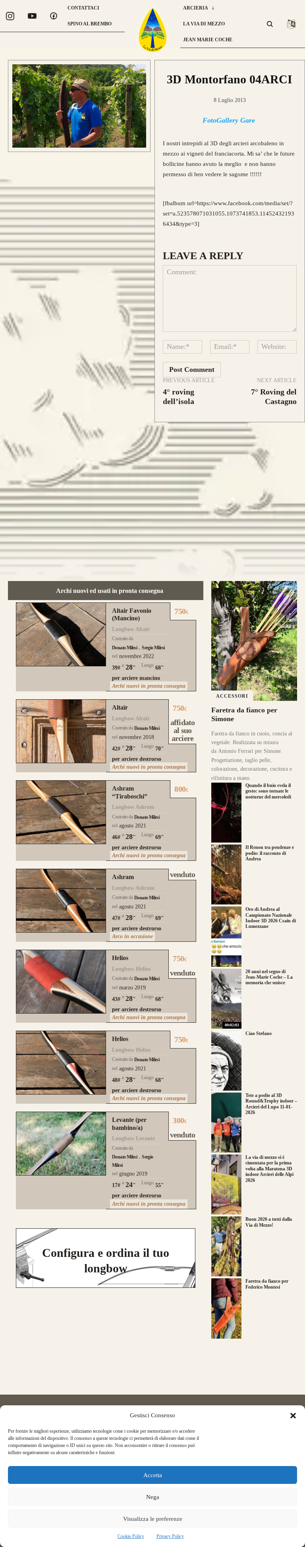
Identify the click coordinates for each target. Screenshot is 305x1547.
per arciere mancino (136, 678)
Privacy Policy (170, 1536)
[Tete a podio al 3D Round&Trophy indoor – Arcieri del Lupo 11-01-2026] (226, 1123)
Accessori (232, 696)
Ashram (123, 877)
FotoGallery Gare (229, 120)
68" (159, 668)
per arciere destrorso (136, 759)
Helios (120, 957)
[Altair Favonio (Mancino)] (61, 634)
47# (116, 918)
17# (116, 1185)
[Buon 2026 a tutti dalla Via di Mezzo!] (226, 1246)
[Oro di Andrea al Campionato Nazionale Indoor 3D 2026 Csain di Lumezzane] (226, 936)
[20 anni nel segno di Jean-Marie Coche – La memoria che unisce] (226, 999)
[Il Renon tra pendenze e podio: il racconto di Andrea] (226, 874)
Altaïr (120, 707)
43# (116, 999)
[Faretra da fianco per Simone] (254, 641)
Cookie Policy (131, 1536)
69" (159, 837)
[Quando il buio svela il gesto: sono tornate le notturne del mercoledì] (226, 813)
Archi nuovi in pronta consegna (148, 686)
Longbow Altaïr (131, 629)
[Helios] (61, 982)
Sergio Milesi (153, 647)
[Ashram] (61, 901)
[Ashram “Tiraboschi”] (61, 812)
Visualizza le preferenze (152, 1519)
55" (159, 1185)
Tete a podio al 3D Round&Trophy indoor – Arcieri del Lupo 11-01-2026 (271, 1104)
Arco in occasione (132, 936)
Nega (152, 1497)
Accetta (152, 1475)
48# (116, 1080)
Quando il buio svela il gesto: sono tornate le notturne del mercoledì (268, 791)
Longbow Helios (131, 969)
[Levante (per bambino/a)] (61, 1144)
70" (159, 749)
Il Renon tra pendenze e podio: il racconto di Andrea (269, 853)
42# (116, 749)
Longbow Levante (133, 1138)
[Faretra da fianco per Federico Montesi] (226, 1308)
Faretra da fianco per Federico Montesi (266, 1283)
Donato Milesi (124, 647)
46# (116, 837)
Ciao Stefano (258, 1033)
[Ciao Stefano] (226, 1061)
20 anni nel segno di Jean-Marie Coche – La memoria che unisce (269, 977)
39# (116, 668)
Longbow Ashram (133, 807)
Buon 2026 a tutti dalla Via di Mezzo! (268, 1222)
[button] (293, 1416)
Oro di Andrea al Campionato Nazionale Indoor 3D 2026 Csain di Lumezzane (270, 917)
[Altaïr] (61, 731)
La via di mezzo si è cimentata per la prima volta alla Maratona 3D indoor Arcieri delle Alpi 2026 (269, 1168)
